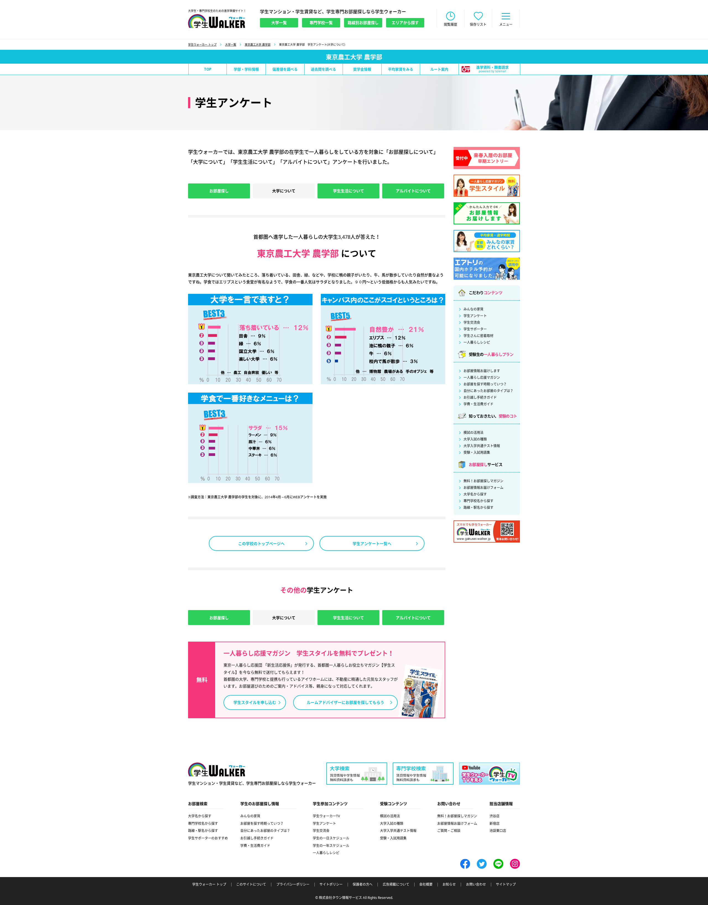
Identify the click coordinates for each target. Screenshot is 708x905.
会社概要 (426, 884)
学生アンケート (475, 316)
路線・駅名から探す (478, 507)
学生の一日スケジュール (331, 838)
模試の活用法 (473, 432)
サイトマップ (506, 884)
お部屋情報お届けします (482, 371)
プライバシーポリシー (292, 884)
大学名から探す (475, 494)
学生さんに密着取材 (478, 336)
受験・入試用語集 (477, 452)
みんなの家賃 (473, 309)
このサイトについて (251, 884)
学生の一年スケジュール (331, 845)
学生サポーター (475, 329)
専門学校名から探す (478, 501)
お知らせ (449, 884)
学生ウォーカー (216, 769)
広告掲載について (396, 884)
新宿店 (494, 823)
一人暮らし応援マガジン (482, 377)
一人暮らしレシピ (477, 342)
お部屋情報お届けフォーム (483, 487)
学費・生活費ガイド (478, 404)
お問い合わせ (476, 884)
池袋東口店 (498, 830)
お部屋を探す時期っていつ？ (485, 384)
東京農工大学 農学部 (257, 44)
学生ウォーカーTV (326, 816)
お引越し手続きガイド (480, 397)
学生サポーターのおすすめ (208, 838)
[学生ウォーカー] (216, 21)
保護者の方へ (363, 884)
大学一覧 (230, 44)
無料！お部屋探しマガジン (483, 481)
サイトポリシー (331, 884)
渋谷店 (494, 816)
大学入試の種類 (475, 439)
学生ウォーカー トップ (202, 44)
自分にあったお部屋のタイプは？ (488, 391)
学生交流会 (472, 322)
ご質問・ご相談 (448, 830)
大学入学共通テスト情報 (482, 446)
